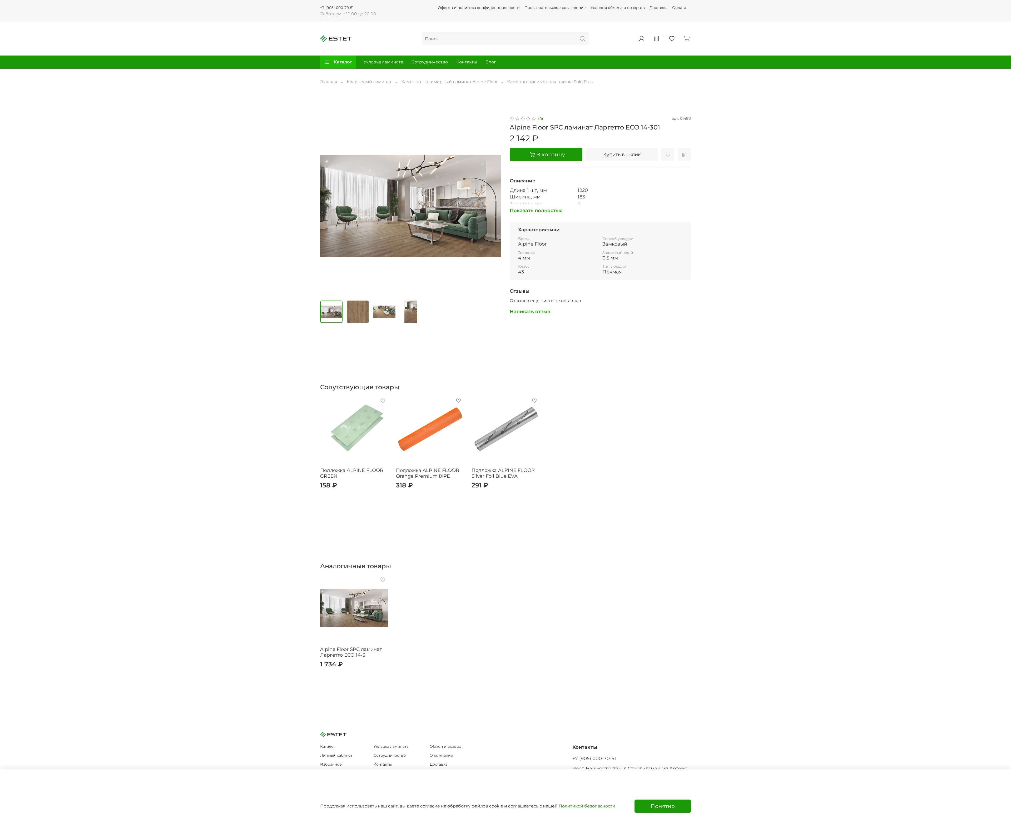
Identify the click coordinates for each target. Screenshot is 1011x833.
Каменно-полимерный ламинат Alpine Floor (449, 81)
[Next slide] (493, 205)
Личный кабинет (336, 755)
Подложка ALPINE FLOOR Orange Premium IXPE (427, 473)
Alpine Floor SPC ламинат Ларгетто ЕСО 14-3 (351, 652)
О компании (441, 755)
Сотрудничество (430, 61)
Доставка (658, 7)
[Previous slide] (328, 205)
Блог (490, 61)
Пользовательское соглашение (555, 7)
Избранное (331, 764)
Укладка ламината (383, 61)
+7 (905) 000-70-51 (337, 7)
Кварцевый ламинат (369, 81)
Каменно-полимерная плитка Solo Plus (550, 81)
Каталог (343, 61)
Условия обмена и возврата (618, 7)
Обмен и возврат (446, 746)
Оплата (679, 7)
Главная (328, 81)
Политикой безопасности (587, 806)
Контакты (466, 61)
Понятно (663, 806)
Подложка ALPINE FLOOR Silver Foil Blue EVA (503, 473)
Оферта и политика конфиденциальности (479, 7)
